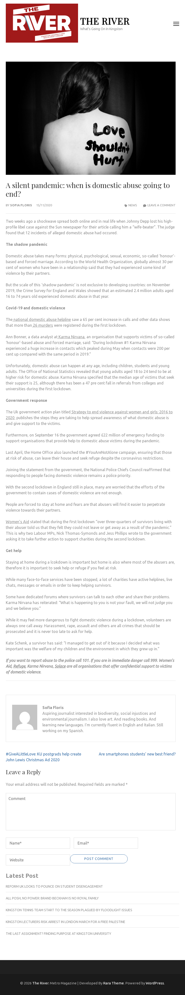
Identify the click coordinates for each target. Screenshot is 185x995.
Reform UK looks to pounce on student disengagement (54, 886)
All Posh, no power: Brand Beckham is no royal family (52, 898)
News (132, 205)
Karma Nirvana (71, 337)
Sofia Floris (21, 205)
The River (105, 21)
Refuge (19, 666)
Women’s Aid (17, 522)
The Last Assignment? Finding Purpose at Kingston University (58, 934)
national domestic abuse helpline (42, 319)
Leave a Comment (161, 205)
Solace (60, 666)
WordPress (155, 983)
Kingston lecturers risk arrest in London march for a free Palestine (65, 922)
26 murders (42, 325)
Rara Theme (113, 983)
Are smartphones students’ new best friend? (137, 754)
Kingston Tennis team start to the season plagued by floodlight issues (69, 910)
